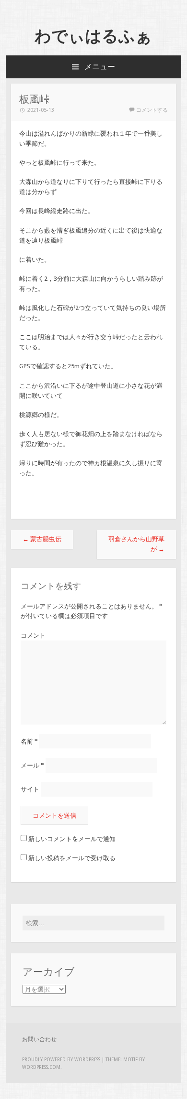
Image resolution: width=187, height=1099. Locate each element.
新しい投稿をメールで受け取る (72, 858)
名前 (29, 741)
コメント (33, 635)
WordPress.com (41, 1067)
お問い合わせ (39, 1039)
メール (32, 765)
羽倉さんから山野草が (136, 544)
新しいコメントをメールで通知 (72, 839)
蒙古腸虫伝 (42, 539)
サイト (30, 789)
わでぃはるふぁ (93, 35)
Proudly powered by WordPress (61, 1059)
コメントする (152, 110)
